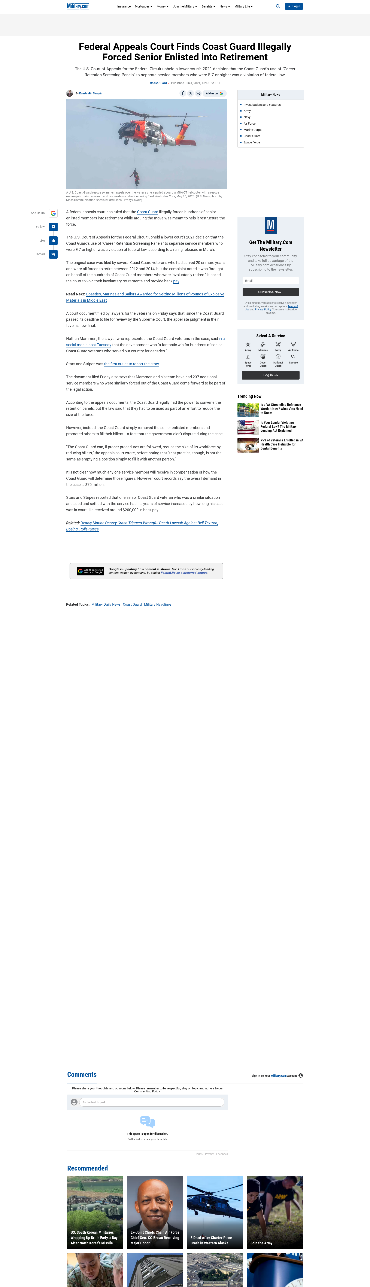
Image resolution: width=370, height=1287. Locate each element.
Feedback (222, 1154)
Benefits (206, 6)
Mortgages (142, 6)
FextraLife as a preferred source (184, 572)
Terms (199, 1154)
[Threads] (53, 254)
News (223, 6)
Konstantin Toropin (90, 93)
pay (176, 281)
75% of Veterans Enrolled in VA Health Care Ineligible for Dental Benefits (282, 444)
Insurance (124, 6)
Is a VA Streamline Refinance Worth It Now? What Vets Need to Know (282, 409)
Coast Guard (158, 83)
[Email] (198, 93)
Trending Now (249, 396)
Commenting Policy (147, 1091)
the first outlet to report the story (131, 364)
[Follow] (53, 227)
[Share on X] (190, 93)
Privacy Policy (263, 309)
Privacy (209, 1154)
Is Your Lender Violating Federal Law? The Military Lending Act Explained (279, 426)
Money (161, 6)
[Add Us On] (53, 213)
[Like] (53, 240)
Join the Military (183, 6)
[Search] (278, 6)
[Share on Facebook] (182, 93)
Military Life (242, 6)
